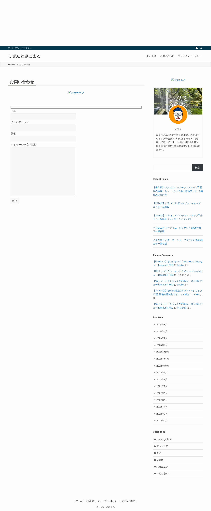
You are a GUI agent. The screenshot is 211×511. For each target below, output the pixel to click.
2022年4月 (162, 406)
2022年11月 (162, 358)
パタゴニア (162, 466)
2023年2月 (162, 338)
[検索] (201, 48)
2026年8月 (162, 324)
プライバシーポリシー (108, 500)
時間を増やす (163, 473)
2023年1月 (162, 345)
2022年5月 (162, 400)
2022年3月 (162, 413)
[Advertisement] (99, 23)
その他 (159, 459)
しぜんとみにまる (24, 56)
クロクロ (181, 307)
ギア (158, 452)
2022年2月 (162, 420)
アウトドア (162, 446)
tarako (180, 265)
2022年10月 (162, 365)
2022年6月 (162, 393)
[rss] (197, 48)
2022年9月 (162, 372)
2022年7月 (162, 386)
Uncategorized (164, 439)
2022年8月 (162, 379)
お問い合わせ (128, 500)
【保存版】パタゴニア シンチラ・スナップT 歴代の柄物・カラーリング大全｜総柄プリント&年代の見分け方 (178, 191)
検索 (197, 167)
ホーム (79, 500)
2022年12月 (162, 351)
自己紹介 (90, 500)
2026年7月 (162, 331)
